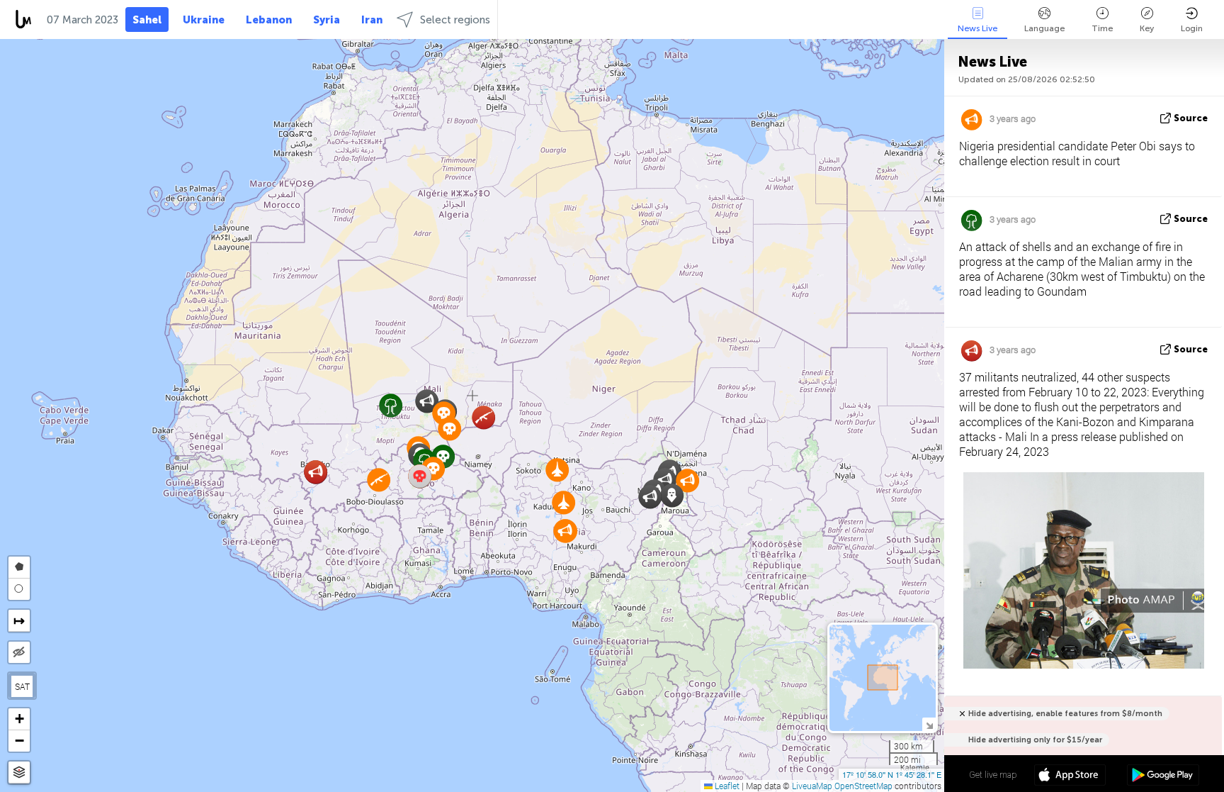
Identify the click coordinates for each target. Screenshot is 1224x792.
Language (1044, 28)
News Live (977, 28)
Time (1102, 28)
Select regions (455, 19)
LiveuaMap (812, 785)
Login (1192, 28)
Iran (371, 19)
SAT (22, 686)
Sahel (147, 19)
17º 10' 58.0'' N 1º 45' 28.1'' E (891, 774)
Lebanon (269, 19)
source (1191, 118)
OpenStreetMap (863, 785)
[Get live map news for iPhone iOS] (1070, 776)
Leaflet (726, 785)
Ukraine (204, 19)
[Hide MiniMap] (929, 724)
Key (1147, 28)
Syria (326, 19)
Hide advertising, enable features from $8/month (1065, 713)
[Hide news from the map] (19, 652)
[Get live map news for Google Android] (1162, 776)
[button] (650, 497)
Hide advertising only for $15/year (1035, 739)
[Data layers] (19, 772)
